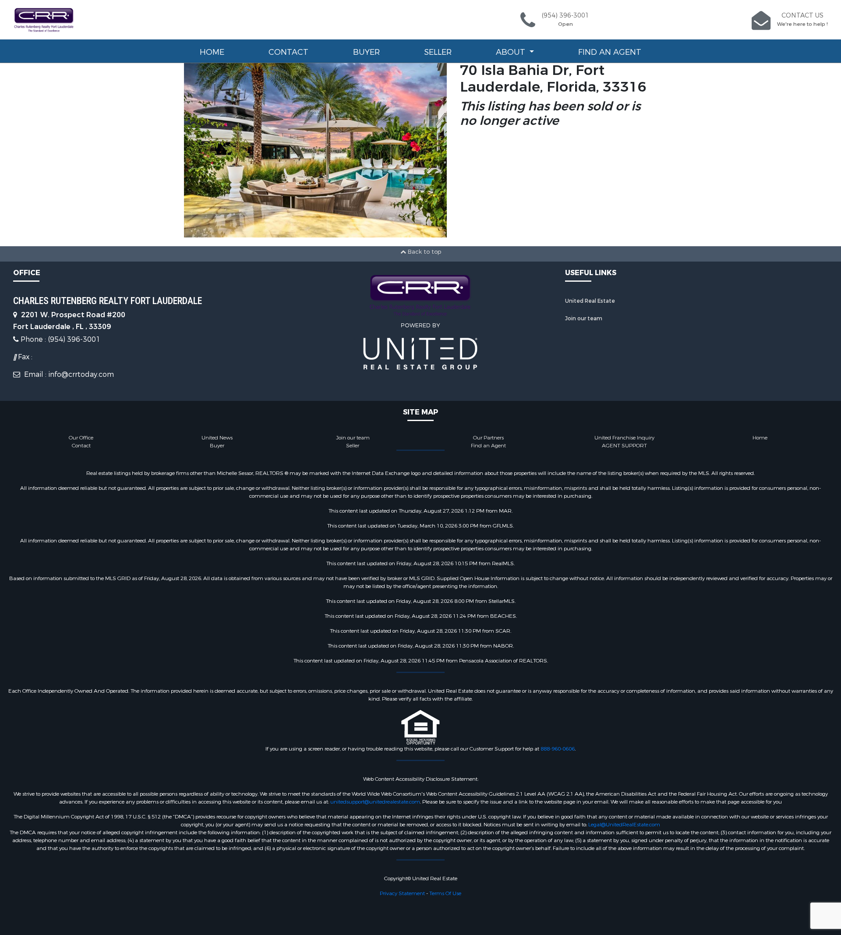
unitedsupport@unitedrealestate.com (375, 801)
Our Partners (488, 437)
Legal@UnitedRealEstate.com (624, 824)
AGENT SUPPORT (624, 445)
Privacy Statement (402, 893)
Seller (438, 52)
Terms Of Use (445, 893)
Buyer (366, 52)
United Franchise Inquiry (624, 437)
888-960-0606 (558, 748)
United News (217, 437)
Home (212, 52)
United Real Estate (590, 301)
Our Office (81, 437)
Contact (288, 52)
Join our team (583, 318)
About (511, 52)
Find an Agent (609, 52)
